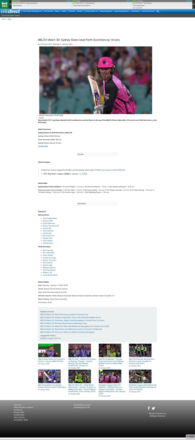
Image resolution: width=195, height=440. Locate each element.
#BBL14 (99, 170)
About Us (17, 405)
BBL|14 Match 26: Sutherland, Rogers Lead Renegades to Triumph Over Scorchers (72, 320)
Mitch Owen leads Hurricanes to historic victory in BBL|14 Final (51, 360)
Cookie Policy (19, 415)
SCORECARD (43, 146)
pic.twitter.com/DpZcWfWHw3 (114, 170)
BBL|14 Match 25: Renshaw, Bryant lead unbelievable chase (63, 323)
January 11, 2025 (79, 174)
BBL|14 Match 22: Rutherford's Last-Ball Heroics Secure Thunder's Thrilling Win (71, 329)
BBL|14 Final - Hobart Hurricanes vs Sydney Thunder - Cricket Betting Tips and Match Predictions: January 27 (82, 362)
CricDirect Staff (46, 44)
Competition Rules (21, 420)
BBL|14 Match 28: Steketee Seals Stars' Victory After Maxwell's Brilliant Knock (70, 317)
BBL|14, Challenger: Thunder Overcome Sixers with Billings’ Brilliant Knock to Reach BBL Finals (111, 362)
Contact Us (18, 410)
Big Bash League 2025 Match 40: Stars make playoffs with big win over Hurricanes (143, 387)
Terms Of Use (19, 417)
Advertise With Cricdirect (23, 407)
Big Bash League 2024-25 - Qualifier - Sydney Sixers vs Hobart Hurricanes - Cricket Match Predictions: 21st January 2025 (112, 389)
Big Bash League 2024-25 (50, 338)
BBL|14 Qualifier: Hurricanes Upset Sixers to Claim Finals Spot (52, 386)
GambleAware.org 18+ (82, 405)
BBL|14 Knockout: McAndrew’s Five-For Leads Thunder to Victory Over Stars (141, 361)
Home (4, 19)
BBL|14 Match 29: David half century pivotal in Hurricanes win (64, 315)
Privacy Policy (19, 412)
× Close (190, 436)
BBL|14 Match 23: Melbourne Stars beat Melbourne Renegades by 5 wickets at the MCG (74, 326)
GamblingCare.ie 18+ (82, 407)
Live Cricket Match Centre (10, 15)
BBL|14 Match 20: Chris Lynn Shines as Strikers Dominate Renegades (67, 332)
